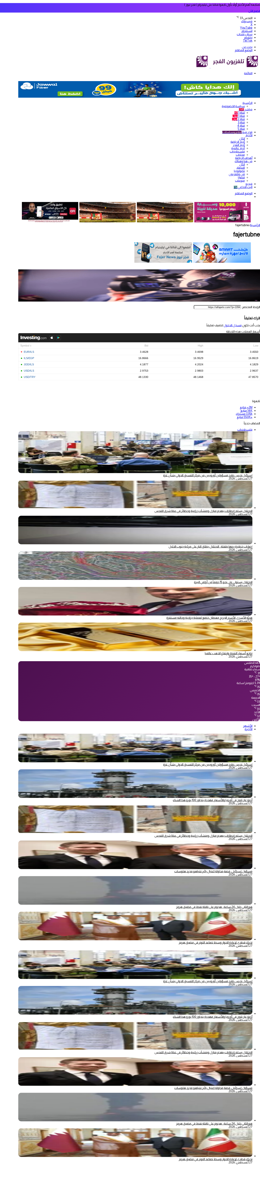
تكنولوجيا (239, 170)
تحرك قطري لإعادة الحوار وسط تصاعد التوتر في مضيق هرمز (215, 942)
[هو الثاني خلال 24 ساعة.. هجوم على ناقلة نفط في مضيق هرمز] (135, 903)
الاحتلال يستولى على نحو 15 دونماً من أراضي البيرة (223, 582)
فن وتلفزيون (237, 174)
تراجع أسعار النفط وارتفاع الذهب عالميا (228, 653)
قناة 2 (238, 119)
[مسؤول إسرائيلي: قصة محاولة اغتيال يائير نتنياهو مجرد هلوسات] (135, 868)
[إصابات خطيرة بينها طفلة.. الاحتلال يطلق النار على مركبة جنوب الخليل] (135, 543)
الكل (242, 138)
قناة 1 (239, 112)
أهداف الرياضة (243, 158)
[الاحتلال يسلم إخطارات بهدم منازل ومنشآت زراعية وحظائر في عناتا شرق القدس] (135, 507)
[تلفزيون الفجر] (210, 67)
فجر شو (237, 132)
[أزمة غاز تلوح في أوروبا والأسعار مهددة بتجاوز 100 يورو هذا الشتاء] (135, 796)
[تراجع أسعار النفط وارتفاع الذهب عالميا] (135, 650)
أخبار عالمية (238, 148)
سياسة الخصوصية (233, 106)
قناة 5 (241, 128)
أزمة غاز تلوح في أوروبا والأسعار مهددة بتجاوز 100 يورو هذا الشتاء (212, 800)
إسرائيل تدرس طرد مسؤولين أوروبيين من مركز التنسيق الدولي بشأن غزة (207, 475)
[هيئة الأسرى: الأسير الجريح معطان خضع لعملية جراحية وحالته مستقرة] (135, 614)
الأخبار (248, 135)
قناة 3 (241, 122)
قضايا (241, 177)
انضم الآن (254, 11)
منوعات (240, 180)
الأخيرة (248, 729)
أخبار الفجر (239, 145)
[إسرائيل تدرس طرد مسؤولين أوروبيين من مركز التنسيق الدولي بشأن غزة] (135, 761)
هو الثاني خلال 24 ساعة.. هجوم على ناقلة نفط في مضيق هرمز (214, 906)
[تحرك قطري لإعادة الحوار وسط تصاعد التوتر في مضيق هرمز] (135, 939)
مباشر (245, 109)
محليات (240, 154)
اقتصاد (240, 167)
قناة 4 (241, 125)
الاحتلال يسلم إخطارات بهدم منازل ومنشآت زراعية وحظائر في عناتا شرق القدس (203, 510)
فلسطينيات (237, 151)
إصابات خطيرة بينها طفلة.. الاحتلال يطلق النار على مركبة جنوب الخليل (210, 546)
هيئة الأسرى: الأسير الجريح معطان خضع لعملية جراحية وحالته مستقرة (209, 617)
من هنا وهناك (243, 161)
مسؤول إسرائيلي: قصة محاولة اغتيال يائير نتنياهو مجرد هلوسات (213, 871)
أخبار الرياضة (237, 141)
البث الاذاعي (243, 187)
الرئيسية (247, 103)
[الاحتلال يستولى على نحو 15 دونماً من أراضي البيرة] (135, 578)
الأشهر (247, 725)
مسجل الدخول (233, 325)
